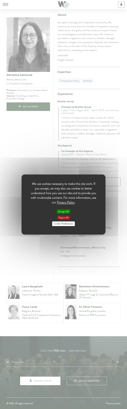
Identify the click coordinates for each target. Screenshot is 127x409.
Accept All (63, 211)
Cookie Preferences (63, 224)
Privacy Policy (66, 202)
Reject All (63, 217)
